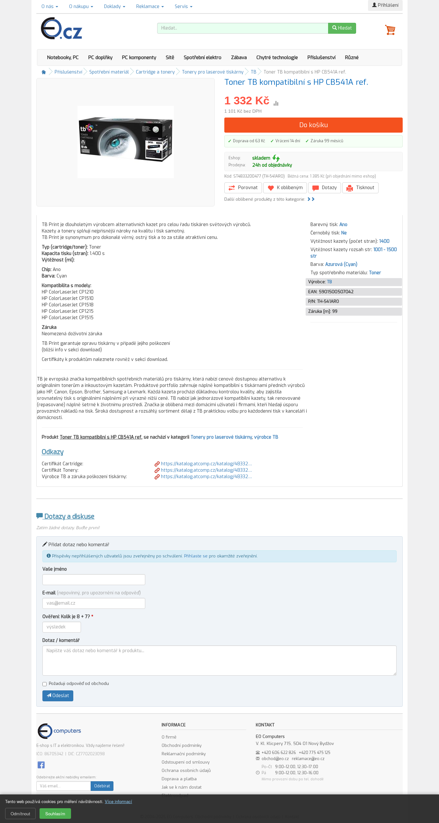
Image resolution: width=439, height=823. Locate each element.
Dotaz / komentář (61, 640)
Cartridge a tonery (155, 72)
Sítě (170, 57)
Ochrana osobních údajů (186, 770)
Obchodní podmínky (182, 745)
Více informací (118, 801)
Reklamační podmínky (184, 754)
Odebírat (102, 786)
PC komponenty (139, 57)
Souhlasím (55, 813)
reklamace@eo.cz (308, 758)
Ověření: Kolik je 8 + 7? (67, 617)
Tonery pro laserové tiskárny (213, 72)
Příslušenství (322, 57)
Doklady (113, 7)
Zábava (239, 57)
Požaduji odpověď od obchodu (79, 683)
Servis (182, 7)
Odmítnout (20, 813)
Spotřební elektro (202, 57)
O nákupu (79, 7)
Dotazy (329, 188)
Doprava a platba (179, 779)
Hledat (344, 28)
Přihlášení (388, 5)
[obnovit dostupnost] (276, 158)
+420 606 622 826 (279, 752)
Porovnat (247, 188)
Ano (343, 225)
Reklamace (148, 7)
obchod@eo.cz (275, 758)
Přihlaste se (196, 556)
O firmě (169, 737)
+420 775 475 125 (314, 752)
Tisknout (364, 188)
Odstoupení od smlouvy (186, 762)
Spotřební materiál (109, 72)
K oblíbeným (289, 188)
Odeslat (60, 696)
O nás (48, 7)
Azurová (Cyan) (341, 264)
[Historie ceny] (275, 103)
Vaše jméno (54, 569)
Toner (375, 273)
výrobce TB (266, 437)
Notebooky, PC (63, 57)
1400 (384, 241)
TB (253, 72)
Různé (352, 57)
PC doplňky (100, 57)
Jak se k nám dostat (182, 787)
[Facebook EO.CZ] (41, 764)
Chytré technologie (277, 57)
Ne (344, 233)
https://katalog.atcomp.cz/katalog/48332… (206, 464)
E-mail (91, 593)
